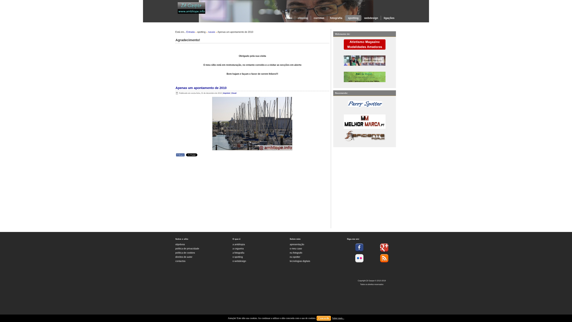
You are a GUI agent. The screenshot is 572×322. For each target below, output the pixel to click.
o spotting (238, 257)
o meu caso (296, 248)
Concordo (323, 318)
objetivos (180, 244)
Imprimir (227, 93)
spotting (353, 18)
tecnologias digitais (300, 261)
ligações (389, 18)
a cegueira (238, 248)
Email (234, 93)
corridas (319, 18)
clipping (303, 18)
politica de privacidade (187, 248)
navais (211, 32)
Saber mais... (338, 318)
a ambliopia (239, 244)
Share (180, 155)
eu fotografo (296, 252)
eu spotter (295, 257)
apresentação (297, 244)
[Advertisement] (257, 296)
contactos (180, 261)
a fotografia (238, 252)
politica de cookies (185, 252)
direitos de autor (183, 257)
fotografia (336, 18)
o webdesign (239, 261)
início (288, 18)
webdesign (371, 18)
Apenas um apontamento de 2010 (201, 88)
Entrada (190, 32)
